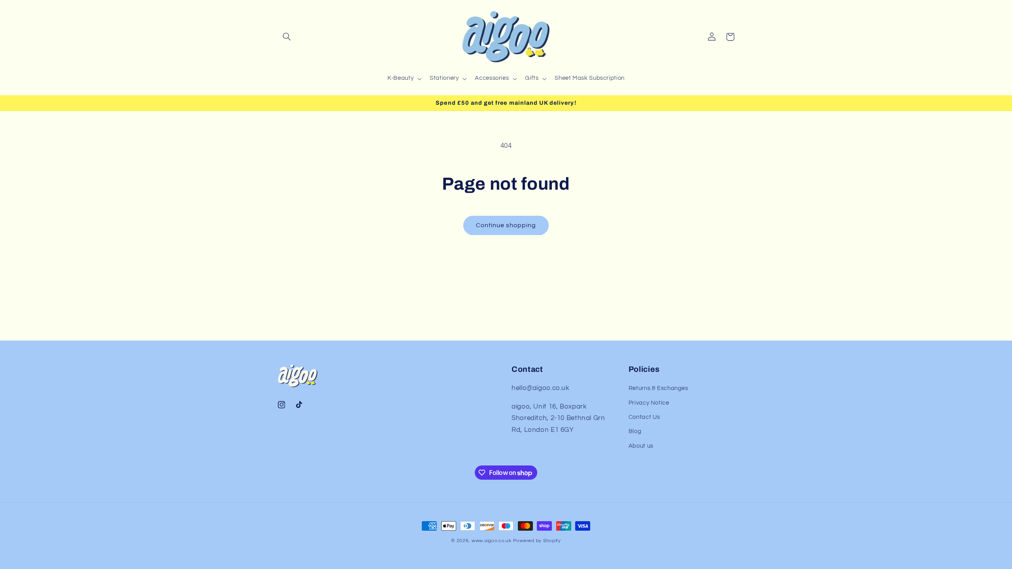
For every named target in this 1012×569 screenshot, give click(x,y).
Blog (635, 431)
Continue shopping (506, 225)
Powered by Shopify (537, 541)
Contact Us (644, 417)
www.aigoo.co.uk (492, 541)
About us (641, 446)
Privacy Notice (649, 403)
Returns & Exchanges (658, 388)
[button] (287, 37)
